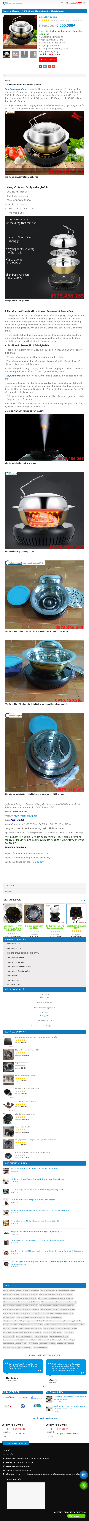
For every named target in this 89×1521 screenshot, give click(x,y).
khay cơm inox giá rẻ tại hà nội (32, 1332)
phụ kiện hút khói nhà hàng (47, 1343)
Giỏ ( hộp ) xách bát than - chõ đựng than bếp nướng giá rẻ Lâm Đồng (23, 1324)
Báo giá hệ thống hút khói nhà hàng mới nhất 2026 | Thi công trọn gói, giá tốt (36, 1231)
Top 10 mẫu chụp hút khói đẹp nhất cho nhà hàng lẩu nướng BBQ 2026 (35, 1221)
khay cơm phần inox (49, 1332)
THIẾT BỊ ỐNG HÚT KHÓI (15, 957)
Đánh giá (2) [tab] (8, 891)
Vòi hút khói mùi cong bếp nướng (25, 1101)
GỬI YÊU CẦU (49, 59)
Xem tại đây (42, 853)
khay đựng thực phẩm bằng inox (59, 1336)
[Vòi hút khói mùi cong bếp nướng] (8, 1105)
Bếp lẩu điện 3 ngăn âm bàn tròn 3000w (28, 1050)
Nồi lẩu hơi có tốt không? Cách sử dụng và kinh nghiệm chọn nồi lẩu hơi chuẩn (37, 1179)
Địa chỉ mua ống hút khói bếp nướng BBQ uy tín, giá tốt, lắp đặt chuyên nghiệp (37, 1240)
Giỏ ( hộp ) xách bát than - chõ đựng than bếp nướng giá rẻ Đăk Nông (64, 1324)
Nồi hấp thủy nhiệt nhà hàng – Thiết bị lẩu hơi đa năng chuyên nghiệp (34, 1168)
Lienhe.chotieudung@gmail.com (20, 1470)
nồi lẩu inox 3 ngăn (8, 1343)
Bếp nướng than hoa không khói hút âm (23, 953)
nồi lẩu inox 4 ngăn (21, 1343)
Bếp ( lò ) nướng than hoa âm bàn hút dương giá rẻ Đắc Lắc (57, 1313)
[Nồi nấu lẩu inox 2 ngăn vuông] (8, 1080)
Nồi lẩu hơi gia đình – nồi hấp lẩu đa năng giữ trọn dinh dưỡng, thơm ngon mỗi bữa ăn (40, 1210)
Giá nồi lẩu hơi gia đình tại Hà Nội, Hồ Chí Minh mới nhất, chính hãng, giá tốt (37, 1190)
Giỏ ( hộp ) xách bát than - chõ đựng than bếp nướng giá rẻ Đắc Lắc (22, 1328)
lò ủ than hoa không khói (30, 1340)
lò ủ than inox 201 (44, 1340)
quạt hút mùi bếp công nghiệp (65, 1343)
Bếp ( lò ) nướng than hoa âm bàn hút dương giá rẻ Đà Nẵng (58, 1309)
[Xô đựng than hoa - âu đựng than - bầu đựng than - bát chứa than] (8, 1144)
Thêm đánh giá (77, 20)
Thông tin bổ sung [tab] (10, 885)
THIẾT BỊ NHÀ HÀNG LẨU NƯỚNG (18, 971)
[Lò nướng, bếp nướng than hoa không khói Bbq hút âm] (8, 1156)
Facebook (40, 66)
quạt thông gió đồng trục (40, 1347)
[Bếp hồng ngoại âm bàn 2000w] (8, 1118)
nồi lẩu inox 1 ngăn (56, 1340)
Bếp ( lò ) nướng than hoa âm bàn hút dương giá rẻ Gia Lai (55, 1294)
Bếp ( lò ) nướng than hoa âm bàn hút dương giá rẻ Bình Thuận (21, 1290)
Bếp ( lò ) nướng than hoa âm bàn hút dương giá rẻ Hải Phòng (55, 1298)
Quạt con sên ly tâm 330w (23, 1127)
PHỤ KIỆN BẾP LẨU (14, 948)
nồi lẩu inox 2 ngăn (69, 1340)
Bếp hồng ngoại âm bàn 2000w (25, 1114)
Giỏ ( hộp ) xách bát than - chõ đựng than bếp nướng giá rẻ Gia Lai (22, 1321)
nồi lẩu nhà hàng (33, 1343)
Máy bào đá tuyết (14, 985)
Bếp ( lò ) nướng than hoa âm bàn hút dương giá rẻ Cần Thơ (20, 1294)
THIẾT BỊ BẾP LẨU (13, 944)
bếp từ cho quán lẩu (8, 1317)
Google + (49, 66)
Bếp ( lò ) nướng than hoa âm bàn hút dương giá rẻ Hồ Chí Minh (21, 1302)
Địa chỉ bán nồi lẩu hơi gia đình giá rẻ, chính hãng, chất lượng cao (33, 1200)
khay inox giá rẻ (69, 1332)
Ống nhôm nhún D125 (22, 1063)
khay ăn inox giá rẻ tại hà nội (24, 1336)
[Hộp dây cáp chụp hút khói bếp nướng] (8, 1092)
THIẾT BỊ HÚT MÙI (13, 980)
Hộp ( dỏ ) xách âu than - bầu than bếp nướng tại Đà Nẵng (60, 1328)
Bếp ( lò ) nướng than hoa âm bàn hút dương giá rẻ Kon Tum (20, 1305)
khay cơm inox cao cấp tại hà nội (12, 1332)
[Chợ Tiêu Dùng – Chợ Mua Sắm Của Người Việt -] (13, 3)
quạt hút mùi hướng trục (10, 1347)
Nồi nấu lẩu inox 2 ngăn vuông (25, 1076)
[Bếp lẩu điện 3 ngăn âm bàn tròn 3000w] (8, 1054)
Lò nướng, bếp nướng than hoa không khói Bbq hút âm (32, 1152)
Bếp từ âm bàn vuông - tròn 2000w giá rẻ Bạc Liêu (31, 1317)
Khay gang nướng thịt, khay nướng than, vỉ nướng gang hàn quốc (36, 1037)
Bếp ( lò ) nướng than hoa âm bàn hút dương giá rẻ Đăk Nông (20, 1313)
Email (53, 66)
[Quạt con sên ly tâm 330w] (8, 1131)
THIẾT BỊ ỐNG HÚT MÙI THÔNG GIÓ (19, 967)
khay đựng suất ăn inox (41, 1336)
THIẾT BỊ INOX (12, 976)
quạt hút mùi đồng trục (25, 1347)
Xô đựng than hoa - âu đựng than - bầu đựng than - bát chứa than (36, 1140)
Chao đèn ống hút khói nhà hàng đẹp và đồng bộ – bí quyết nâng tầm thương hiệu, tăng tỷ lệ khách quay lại (47, 1251)
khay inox (60, 1332)
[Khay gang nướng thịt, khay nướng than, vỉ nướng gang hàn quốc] (8, 1041)
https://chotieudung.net (25, 816)
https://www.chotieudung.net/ (21, 1466)
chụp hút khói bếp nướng (54, 1317)
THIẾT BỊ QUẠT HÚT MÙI (15, 962)
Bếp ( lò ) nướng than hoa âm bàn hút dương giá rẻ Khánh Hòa (58, 1302)
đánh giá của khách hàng (60, 20)
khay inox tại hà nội (8, 1336)
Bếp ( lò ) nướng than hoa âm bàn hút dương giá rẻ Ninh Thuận (21, 1309)
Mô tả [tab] (4, 76)
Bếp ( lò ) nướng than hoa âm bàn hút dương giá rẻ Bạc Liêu (58, 1290)
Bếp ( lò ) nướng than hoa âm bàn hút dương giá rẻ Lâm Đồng (57, 1305)
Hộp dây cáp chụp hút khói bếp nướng (27, 1088)
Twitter (45, 66)
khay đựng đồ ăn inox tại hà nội (12, 1340)
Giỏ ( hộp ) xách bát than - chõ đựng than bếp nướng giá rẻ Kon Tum (62, 1321)
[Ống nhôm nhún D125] (8, 1067)
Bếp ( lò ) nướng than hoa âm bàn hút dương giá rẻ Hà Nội (19, 1298)
